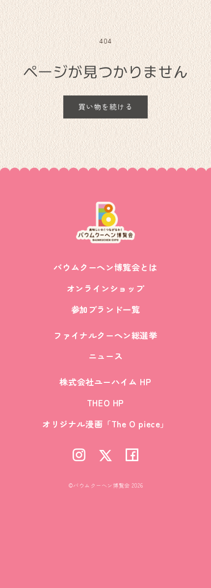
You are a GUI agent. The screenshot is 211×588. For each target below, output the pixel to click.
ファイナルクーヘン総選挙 (105, 335)
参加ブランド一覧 (105, 309)
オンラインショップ (105, 288)
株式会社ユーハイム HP (105, 382)
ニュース (105, 356)
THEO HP (105, 403)
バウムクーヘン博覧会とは (105, 267)
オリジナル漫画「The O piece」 (105, 424)
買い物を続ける (105, 106)
